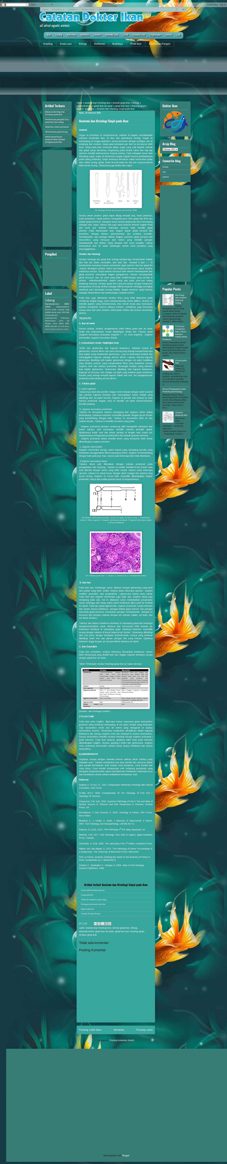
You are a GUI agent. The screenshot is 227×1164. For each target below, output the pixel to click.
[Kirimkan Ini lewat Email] (95, 923)
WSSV (47, 326)
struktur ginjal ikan (86, 109)
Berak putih (56, 312)
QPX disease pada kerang (56, 132)
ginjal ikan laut (122, 106)
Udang (59, 35)
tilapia (66, 329)
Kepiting (48, 44)
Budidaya (117, 44)
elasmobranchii (84, 106)
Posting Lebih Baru (90, 1029)
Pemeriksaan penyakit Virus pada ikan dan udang (57, 120)
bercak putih (50, 310)
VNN (62, 326)
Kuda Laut (65, 44)
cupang (61, 310)
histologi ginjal (138, 106)
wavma (165, 177)
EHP (63, 312)
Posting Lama (144, 1029)
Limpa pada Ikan (87, 895)
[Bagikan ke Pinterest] (109, 923)
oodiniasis (59, 329)
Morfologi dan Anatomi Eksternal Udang (181, 299)
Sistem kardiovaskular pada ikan (93, 890)
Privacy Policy (88, 9)
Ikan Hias (71, 35)
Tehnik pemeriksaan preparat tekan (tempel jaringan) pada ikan (55, 139)
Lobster (97, 35)
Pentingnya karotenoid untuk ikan (93, 904)
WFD (67, 324)
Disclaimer (57, 9)
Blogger (126, 1155)
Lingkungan (155, 35)
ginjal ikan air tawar (103, 106)
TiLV (59, 326)
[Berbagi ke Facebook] (106, 923)
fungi (67, 310)
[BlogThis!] (99, 923)
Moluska (85, 35)
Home (45, 9)
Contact (71, 9)
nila (51, 326)
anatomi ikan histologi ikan (98, 103)
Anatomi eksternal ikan (181, 414)
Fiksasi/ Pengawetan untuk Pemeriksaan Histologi (174, 390)
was (164, 172)
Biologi (83, 44)
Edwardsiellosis (62, 307)
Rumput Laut (139, 35)
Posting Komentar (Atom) (122, 1040)
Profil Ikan (135, 44)
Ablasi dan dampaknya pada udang (93, 899)
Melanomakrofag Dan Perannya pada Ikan (55, 113)
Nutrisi (169, 35)
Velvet (47, 307)
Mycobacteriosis (52, 304)
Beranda (119, 1029)
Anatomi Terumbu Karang (90, 914)
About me (103, 9)
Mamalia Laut (111, 35)
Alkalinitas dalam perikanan (57, 127)
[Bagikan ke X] (102, 923)
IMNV (66, 304)
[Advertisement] (113, 73)
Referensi (99, 44)
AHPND (48, 312)
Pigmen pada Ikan (87, 909)
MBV (55, 326)
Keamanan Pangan (159, 44)
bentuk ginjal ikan (121, 103)
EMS (67, 312)
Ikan (49, 35)
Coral (125, 35)
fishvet (165, 167)
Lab (178, 35)
